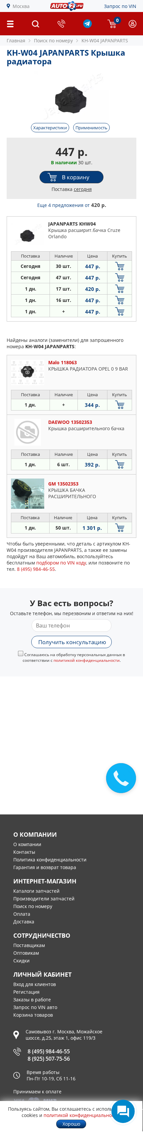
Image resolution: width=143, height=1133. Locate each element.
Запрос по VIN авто (35, 1007)
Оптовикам (26, 953)
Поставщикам (29, 945)
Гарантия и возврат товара (44, 867)
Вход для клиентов (34, 984)
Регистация (26, 992)
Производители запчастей (43, 898)
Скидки (21, 960)
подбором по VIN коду (61, 563)
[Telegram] (87, 26)
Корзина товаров (33, 1015)
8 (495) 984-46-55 (49, 1051)
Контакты (24, 852)
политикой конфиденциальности (87, 660)
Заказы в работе (32, 999)
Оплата (21, 914)
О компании (27, 844)
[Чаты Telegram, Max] (123, 1111)
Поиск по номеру (32, 906)
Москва (21, 6)
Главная (16, 40)
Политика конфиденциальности (49, 859)
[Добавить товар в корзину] (119, 266)
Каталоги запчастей (36, 891)
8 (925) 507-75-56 (49, 1058)
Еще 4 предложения (71, 205)
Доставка (23, 921)
